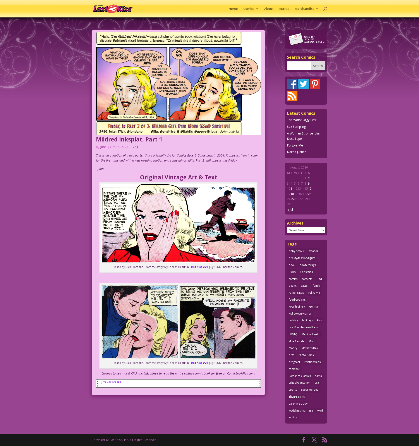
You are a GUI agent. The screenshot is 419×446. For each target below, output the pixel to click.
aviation (314, 251)
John (103, 147)
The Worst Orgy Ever (301, 120)
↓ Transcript (111, 382)
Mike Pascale (296, 341)
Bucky (292, 272)
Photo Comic (306, 355)
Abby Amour (296, 251)
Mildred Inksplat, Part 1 (129, 139)
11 (292, 188)
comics (293, 279)
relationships (312, 362)
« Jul (290, 210)
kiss (319, 320)
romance (294, 369)
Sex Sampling (296, 126)
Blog (135, 147)
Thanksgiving (297, 396)
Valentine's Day (298, 403)
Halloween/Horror (300, 313)
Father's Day (296, 292)
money (293, 348)
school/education (299, 383)
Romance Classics (300, 376)
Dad (319, 279)
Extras (284, 9)
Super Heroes (309, 390)
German (314, 306)
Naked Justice (296, 152)
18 (292, 194)
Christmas (306, 272)
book (292, 265)
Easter (305, 286)
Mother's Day (310, 348)
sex (317, 383)
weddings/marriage (301, 410)
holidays (307, 320)
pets (291, 355)
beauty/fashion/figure (302, 258)
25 (292, 199)
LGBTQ (293, 334)
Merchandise (304, 9)
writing (293, 417)
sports (293, 390)
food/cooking (297, 299)
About (269, 9)
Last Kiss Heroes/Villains (303, 327)
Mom (312, 341)
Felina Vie (314, 292)
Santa (318, 376)
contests (307, 279)
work (320, 410)
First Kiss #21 (198, 267)
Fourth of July (297, 306)
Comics (248, 9)
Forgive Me (295, 145)
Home (233, 9)
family (316, 286)
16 (309, 188)
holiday (293, 320)
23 (309, 194)
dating (293, 286)
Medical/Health (311, 334)
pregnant (294, 362)
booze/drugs (308, 265)
